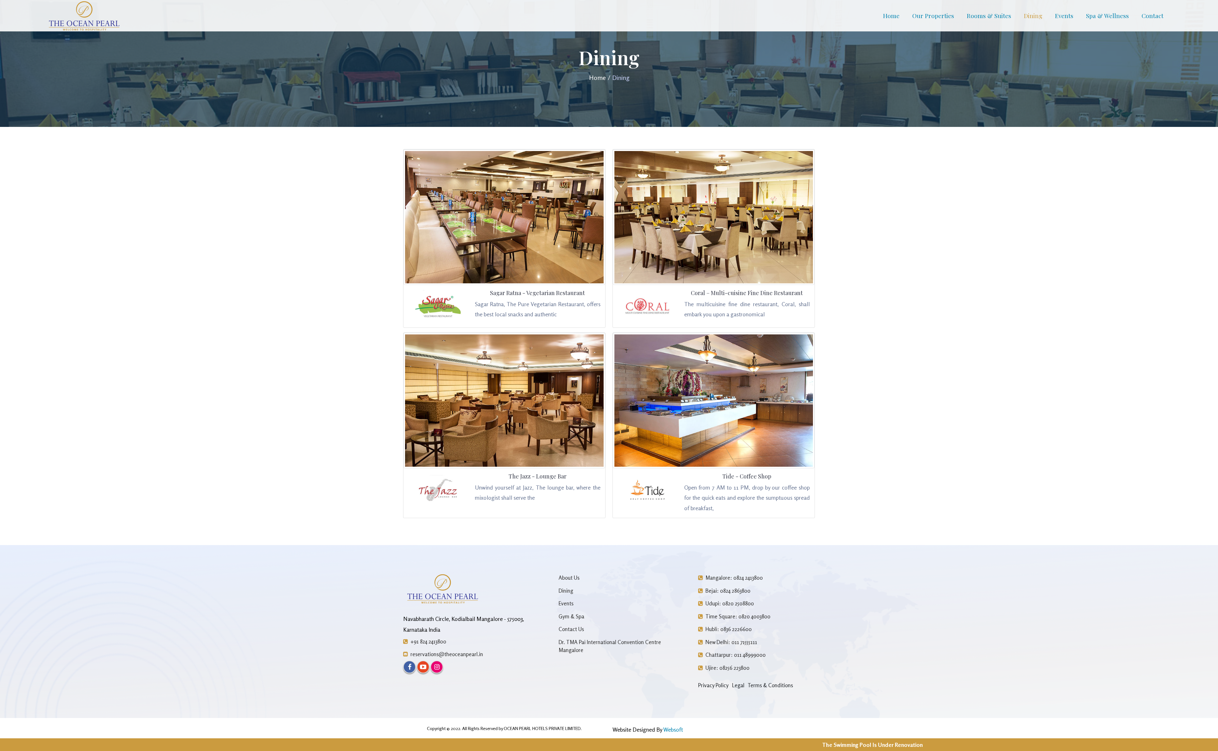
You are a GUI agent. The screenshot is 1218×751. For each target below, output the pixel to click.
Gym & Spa (571, 616)
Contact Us (571, 629)
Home (891, 15)
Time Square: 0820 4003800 (737, 616)
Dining (1033, 15)
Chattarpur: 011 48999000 (735, 654)
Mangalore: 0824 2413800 (733, 577)
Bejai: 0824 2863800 (727, 590)
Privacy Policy (713, 685)
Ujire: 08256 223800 (727, 667)
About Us (569, 577)
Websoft (673, 729)
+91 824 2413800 (427, 641)
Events (1064, 15)
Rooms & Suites (989, 15)
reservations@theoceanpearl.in (446, 654)
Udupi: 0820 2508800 (729, 603)
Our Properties (933, 15)
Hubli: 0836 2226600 (728, 629)
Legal (738, 685)
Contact (1152, 15)
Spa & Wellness (1107, 15)
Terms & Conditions (770, 685)
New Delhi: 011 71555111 (730, 642)
